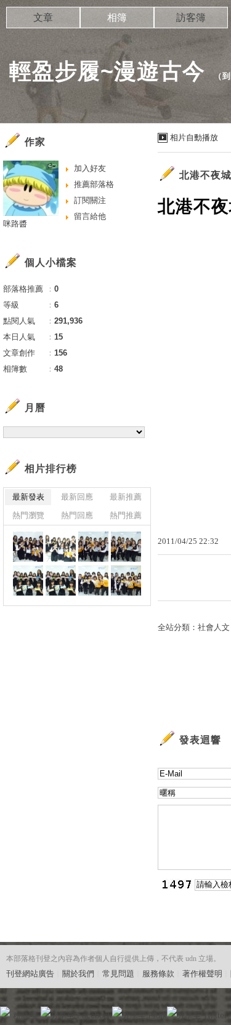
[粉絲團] (5, 1011)
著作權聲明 (202, 973)
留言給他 (90, 216)
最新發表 (28, 496)
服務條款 (158, 973)
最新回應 (77, 496)
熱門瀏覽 (28, 515)
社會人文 (214, 627)
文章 (43, 17)
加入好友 (90, 168)
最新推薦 (126, 496)
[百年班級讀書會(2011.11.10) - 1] (28, 547)
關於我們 (78, 973)
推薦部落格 (94, 184)
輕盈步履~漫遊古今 (107, 71)
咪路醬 (15, 223)
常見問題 (118, 973)
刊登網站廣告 (30, 973)
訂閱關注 (90, 200)
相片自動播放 (194, 137)
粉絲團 (25, 1015)
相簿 (117, 17)
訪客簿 (191, 17)
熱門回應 (77, 515)
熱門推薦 (126, 515)
